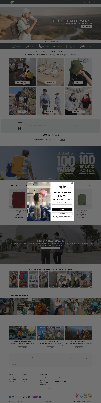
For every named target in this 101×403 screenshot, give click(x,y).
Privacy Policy (62, 219)
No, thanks (62, 213)
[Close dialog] (72, 183)
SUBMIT (62, 209)
